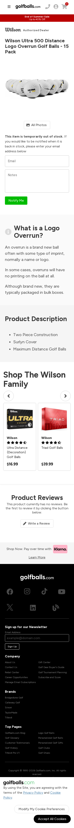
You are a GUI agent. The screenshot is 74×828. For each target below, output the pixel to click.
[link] (56, 6)
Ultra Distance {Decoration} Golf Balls (17, 452)
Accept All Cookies (52, 819)
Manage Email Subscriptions (20, 682)
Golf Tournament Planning (52, 672)
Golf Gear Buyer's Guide (51, 667)
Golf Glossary (12, 737)
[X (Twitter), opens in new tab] (10, 607)
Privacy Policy (33, 793)
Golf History (11, 747)
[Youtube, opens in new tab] (62, 591)
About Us (10, 662)
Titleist (8, 717)
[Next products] (65, 396)
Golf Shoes (44, 752)
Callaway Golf (12, 702)
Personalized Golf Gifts (50, 742)
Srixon (8, 707)
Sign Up (12, 646)
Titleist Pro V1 (12, 752)
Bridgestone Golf (14, 697)
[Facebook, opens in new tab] (10, 591)
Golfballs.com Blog (15, 733)
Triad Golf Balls (52, 448)
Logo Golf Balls (46, 733)
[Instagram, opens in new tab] (27, 591)
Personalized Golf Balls (50, 737)
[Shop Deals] (37, 18)
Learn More (37, 557)
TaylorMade (11, 712)
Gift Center (44, 662)
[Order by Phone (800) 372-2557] (48, 6)
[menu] (9, 6)
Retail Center (12, 672)
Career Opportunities (16, 677)
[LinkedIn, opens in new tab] (33, 607)
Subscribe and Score (49, 677)
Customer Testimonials (17, 742)
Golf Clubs (44, 747)
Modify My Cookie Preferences (41, 809)
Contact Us (11, 667)
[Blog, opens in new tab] (56, 607)
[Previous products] (8, 396)
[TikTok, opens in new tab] (44, 591)
